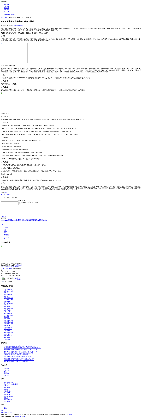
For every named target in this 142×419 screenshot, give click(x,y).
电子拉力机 (7, 392)
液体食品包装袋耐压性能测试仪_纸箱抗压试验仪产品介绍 (20, 351)
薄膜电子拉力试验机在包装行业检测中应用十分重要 (19, 358)
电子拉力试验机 (8, 303)
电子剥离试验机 (9, 266)
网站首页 (6, 4)
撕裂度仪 (6, 317)
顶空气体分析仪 (8, 315)
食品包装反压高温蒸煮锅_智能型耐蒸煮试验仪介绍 (19, 353)
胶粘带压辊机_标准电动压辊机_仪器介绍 (16, 354)
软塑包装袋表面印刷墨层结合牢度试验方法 (34, 220)
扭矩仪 (6, 386)
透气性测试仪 (8, 294)
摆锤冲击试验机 (8, 320)
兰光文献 (6, 11)
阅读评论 (20, 25)
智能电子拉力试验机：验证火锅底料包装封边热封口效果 (20, 349)
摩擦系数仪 (7, 306)
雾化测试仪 (7, 337)
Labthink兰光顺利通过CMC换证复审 (11, 220)
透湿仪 (6, 296)
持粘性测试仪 (8, 327)
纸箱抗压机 (7, 325)
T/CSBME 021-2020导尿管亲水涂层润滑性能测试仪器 (19, 346)
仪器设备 (6, 6)
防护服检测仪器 (8, 291)
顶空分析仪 (7, 401)
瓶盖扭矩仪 (7, 311)
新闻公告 (6, 8)
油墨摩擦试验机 (8, 332)
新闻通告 (6, 373)
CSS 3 (25, 416)
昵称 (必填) (22, 200)
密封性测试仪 (8, 313)
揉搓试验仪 (7, 330)
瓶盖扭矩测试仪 (7, 268)
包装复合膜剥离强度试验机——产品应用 (16, 361)
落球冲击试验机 (8, 323)
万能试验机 (7, 301)
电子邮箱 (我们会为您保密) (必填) (28, 202)
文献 (6, 17)
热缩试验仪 (7, 318)
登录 (5, 408)
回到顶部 (3, 412)
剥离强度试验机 (8, 308)
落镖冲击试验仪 (8, 322)
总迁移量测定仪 (8, 299)
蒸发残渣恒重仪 (8, 298)
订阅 (2, 224)
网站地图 (69, 414)
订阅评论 (3, 216)
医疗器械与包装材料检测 (11, 384)
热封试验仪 (7, 310)
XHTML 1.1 (18, 416)
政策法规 (6, 370)
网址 (20, 204)
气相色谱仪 (7, 339)
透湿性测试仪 (8, 399)
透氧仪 (6, 292)
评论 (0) (3, 194)
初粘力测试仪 (8, 329)
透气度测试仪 (8, 336)
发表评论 (15, 25)
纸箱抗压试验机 (8, 396)
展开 (2, 411)
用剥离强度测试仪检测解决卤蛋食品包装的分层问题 (19, 360)
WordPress (9, 412)
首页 (2, 17)
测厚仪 (6, 305)
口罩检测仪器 (8, 289)
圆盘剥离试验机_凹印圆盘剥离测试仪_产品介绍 (18, 356)
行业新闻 (6, 9)
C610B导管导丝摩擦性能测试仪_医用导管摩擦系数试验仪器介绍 (22, 348)
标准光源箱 (7, 334)
